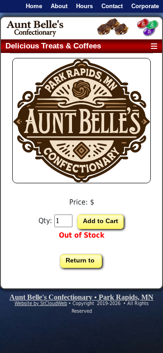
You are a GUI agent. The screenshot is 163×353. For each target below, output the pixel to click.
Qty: (45, 220)
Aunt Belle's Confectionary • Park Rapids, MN (81, 297)
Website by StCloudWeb (40, 303)
